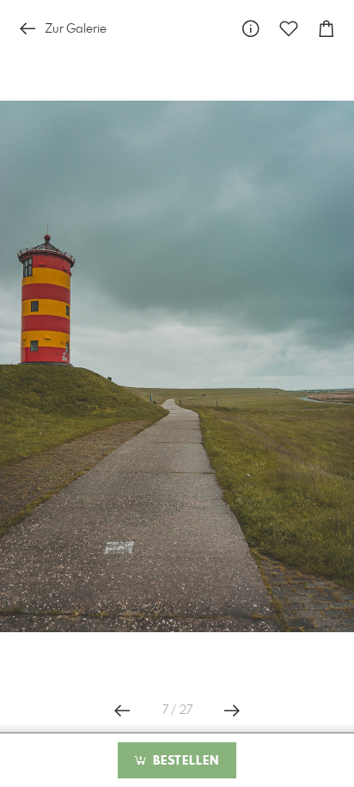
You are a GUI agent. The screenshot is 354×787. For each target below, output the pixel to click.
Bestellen (184, 761)
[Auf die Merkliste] (288, 28)
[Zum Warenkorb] (326, 28)
